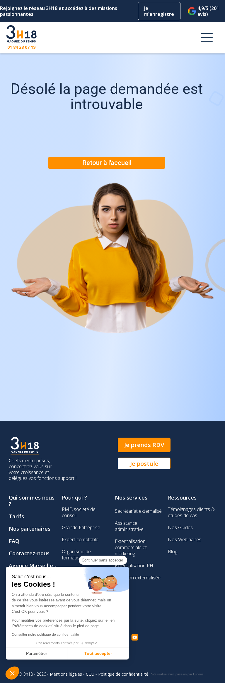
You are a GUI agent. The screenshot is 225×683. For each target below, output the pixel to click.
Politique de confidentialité (123, 674)
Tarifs (16, 516)
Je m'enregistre (159, 11)
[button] (207, 37)
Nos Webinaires (184, 539)
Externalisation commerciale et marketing (131, 547)
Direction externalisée (138, 577)
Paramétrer (36, 653)
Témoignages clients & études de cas (191, 512)
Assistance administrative (129, 526)
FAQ (14, 540)
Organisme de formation (76, 554)
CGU (90, 674)
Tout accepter (98, 653)
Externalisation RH (134, 565)
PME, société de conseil (79, 512)
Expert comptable (80, 539)
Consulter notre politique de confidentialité (45, 635)
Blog (172, 551)
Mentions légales (66, 674)
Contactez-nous (29, 553)
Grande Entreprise (81, 527)
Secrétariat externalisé (138, 511)
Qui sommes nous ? (31, 500)
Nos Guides (180, 527)
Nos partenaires (29, 528)
